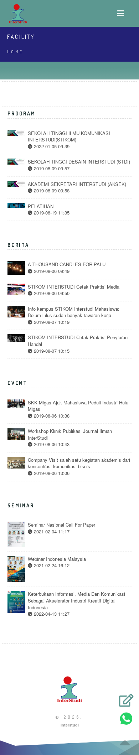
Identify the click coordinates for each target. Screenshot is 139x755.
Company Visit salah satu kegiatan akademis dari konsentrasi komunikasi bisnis (79, 463)
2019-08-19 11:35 (51, 213)
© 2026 (68, 717)
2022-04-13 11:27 (51, 614)
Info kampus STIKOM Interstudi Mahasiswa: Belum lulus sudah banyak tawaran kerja (73, 312)
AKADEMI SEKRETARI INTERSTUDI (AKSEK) (77, 184)
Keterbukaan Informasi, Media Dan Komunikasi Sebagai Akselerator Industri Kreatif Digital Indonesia (76, 600)
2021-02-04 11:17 (51, 531)
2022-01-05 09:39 (51, 146)
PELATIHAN (40, 206)
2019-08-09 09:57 (51, 168)
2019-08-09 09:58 (51, 190)
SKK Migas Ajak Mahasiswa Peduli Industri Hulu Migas (78, 406)
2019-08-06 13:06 (51, 473)
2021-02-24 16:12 (51, 565)
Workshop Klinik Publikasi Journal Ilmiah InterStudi (70, 434)
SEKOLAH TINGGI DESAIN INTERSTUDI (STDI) (79, 162)
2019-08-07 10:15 (51, 351)
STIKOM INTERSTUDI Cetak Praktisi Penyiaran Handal (78, 340)
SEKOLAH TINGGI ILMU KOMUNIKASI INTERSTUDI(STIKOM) (69, 136)
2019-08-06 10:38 (51, 416)
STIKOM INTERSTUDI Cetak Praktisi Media (73, 287)
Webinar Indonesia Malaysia (57, 559)
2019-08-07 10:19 (51, 322)
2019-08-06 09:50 (51, 293)
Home (15, 51)
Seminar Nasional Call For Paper (61, 525)
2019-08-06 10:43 (51, 444)
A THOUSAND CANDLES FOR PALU (66, 264)
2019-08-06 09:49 (51, 271)
